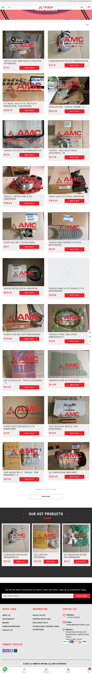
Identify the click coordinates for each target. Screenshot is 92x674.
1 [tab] (44, 569)
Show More (46, 497)
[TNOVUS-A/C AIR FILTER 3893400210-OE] (23, 148)
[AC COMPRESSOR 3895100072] (68, 457)
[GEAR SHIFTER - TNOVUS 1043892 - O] (68, 91)
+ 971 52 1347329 (73, 617)
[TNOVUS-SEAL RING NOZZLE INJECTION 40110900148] (23, 46)
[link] (68, 670)
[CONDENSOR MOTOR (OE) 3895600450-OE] (68, 58)
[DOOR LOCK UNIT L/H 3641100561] (23, 227)
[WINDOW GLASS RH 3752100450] (68, 365)
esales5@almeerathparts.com (77, 625)
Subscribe (82, 596)
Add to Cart (29, 68)
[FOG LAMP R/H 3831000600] (46, 538)
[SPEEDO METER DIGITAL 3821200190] (23, 273)
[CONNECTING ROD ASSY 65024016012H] (23, 332)
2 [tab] (47, 569)
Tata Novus (50, 4)
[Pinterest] (11, 650)
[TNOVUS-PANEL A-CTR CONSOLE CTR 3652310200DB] (68, 272)
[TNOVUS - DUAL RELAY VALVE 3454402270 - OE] (68, 135)
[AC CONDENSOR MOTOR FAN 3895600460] (76, 542)
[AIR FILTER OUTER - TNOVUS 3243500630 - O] (23, 378)
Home (38, 4)
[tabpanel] (16, 544)
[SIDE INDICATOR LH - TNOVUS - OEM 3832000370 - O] (23, 470)
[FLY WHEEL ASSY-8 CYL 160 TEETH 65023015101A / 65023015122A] (23, 87)
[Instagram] (8, 650)
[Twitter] (15, 650)
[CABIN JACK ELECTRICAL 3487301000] (68, 181)
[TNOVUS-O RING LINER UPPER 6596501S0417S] (68, 319)
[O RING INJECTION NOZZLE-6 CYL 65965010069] (23, 424)
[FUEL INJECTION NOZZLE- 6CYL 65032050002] (68, 411)
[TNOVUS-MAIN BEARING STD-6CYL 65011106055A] (68, 227)
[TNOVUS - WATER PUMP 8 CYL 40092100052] (23, 181)
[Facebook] (4, 650)
